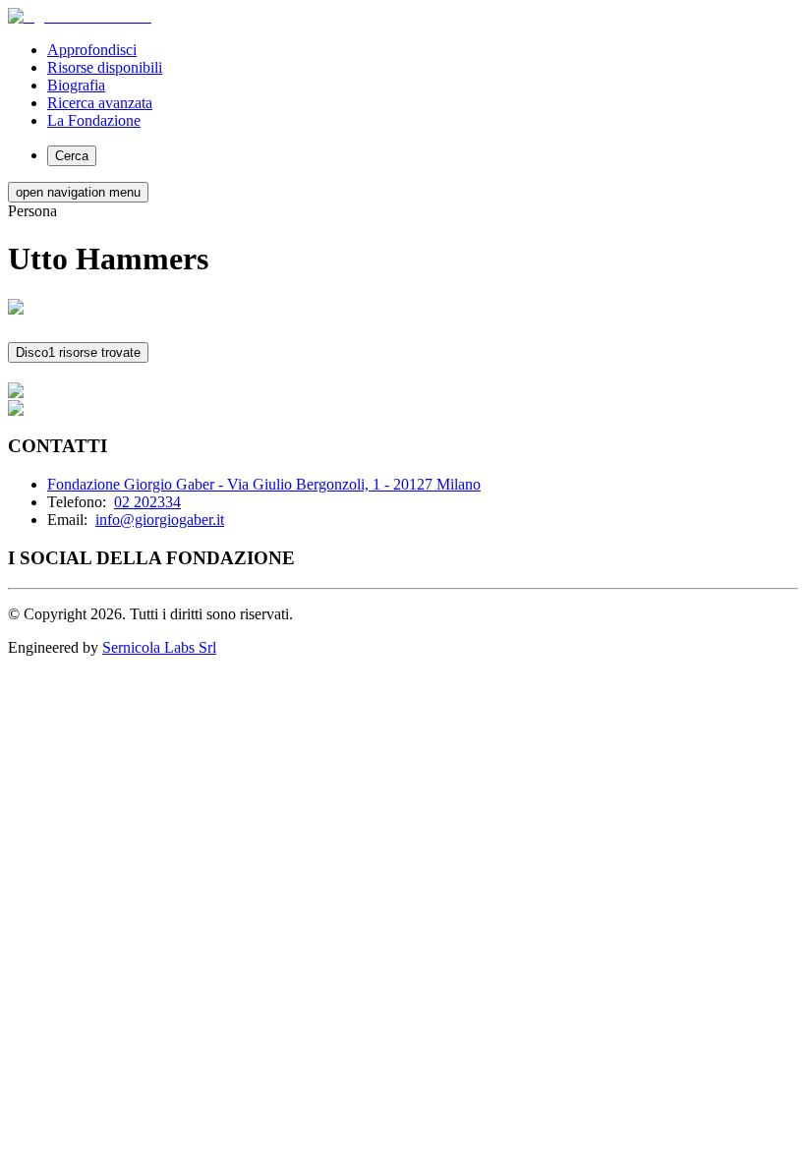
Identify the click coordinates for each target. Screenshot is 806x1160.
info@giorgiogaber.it (159, 519)
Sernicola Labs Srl (159, 647)
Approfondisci (92, 49)
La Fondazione (94, 120)
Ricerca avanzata (99, 102)
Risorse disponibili (104, 67)
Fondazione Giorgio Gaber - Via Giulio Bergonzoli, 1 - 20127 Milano (264, 484)
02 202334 (147, 501)
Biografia (76, 85)
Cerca (71, 155)
